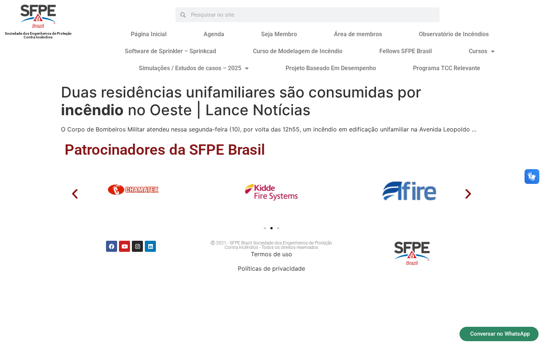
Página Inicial (149, 34)
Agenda (214, 34)
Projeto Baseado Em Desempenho (331, 68)
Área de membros (358, 34)
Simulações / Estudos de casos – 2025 (190, 68)
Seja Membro (279, 34)
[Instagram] (137, 246)
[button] (74, 193)
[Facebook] (111, 246)
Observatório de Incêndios (454, 34)
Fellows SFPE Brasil (405, 51)
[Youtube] (124, 246)
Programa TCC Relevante (446, 68)
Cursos (478, 51)
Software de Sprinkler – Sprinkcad (170, 51)
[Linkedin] (150, 246)
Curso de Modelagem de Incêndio (297, 51)
